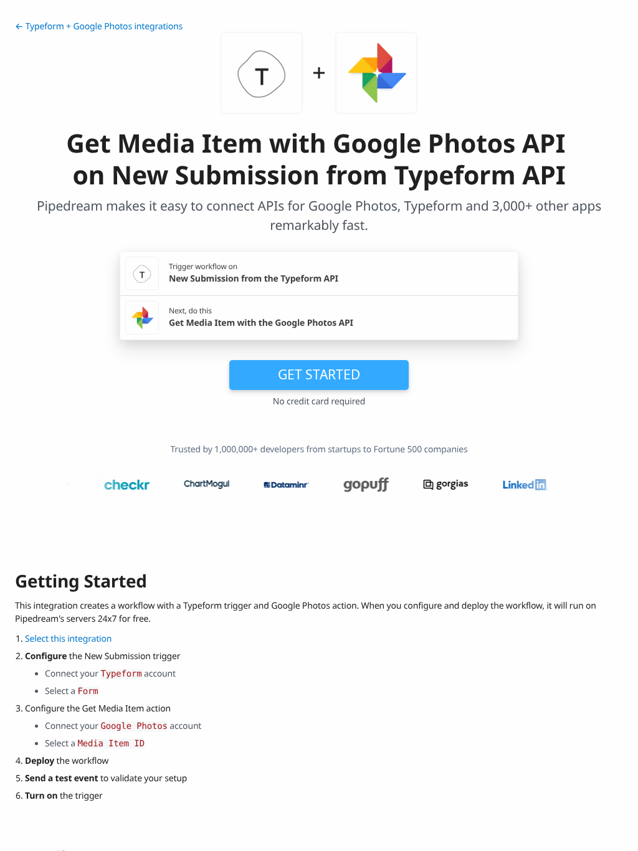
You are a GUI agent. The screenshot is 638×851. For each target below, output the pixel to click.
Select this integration (68, 639)
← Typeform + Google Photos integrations (99, 26)
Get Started (319, 374)
